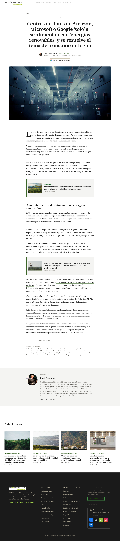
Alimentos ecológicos (48, 515)
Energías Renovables (48, 498)
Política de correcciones (71, 501)
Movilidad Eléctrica (47, 501)
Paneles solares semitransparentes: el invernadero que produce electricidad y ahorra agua (67, 188)
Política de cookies (69, 511)
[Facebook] (91, 520)
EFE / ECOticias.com (74, 332)
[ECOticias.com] (13, 3)
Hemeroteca (67, 522)
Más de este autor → (48, 399)
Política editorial (69, 498)
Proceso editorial (64, 53)
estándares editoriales (52, 355)
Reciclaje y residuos (47, 511)
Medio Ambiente (46, 491)
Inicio (23, 13)
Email (48, 340)
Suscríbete (67, 3)
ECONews (66, 518)
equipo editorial (84, 355)
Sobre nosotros (68, 494)
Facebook (42, 340)
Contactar (40, 3)
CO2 (27, 13)
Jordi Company (51, 53)
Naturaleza (44, 494)
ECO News (57, 3)
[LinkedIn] (91, 525)
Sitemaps (66, 525)
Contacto (66, 491)
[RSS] (101, 520)
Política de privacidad (70, 508)
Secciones (28, 3)
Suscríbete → (96, 499)
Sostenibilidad (45, 508)
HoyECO (49, 3)
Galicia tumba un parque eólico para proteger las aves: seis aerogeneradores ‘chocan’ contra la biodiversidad (67, 265)
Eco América (45, 522)
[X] (96, 520)
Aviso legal (67, 505)
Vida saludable (46, 518)
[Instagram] (106, 520)
